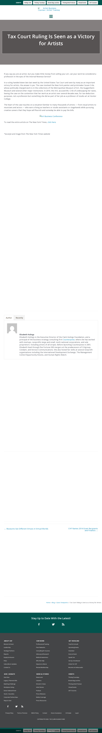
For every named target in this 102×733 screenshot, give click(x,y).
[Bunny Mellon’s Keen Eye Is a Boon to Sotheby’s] (75, 560)
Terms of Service (22, 713)
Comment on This (59, 50)
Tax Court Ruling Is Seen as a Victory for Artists (75, 555)
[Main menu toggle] (51, 16)
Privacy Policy (9, 713)
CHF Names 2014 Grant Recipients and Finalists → (83, 529)
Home (48, 602)
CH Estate (68, 713)
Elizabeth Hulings (42, 50)
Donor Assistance (56, 713)
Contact (45, 713)
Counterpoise (69, 339)
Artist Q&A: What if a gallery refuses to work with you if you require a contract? (27, 587)
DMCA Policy (35, 713)
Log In (77, 713)
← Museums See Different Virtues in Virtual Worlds (26, 529)
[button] (77, 302)
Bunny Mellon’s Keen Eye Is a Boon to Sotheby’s (74, 565)
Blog (53, 602)
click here (52, 122)
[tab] (9, 317)
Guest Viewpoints (62, 602)
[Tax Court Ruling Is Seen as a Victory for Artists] (75, 549)
